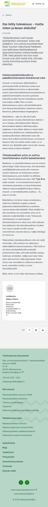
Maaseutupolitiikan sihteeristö (14, 399)
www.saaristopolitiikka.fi (24, 494)
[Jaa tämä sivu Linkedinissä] (43, 330)
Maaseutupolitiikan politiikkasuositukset (18, 431)
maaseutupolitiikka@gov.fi (13, 382)
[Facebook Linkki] (21, 482)
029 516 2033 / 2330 (11, 378)
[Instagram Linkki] (27, 482)
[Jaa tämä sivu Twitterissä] (36, 330)
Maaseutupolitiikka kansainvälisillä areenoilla (20, 410)
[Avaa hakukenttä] (44, 4)
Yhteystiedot (8, 457)
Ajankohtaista (8, 443)
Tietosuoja (7, 466)
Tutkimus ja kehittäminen (12, 403)
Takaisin (8, 15)
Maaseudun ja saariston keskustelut (17, 435)
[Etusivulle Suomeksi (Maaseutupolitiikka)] (15, 4)
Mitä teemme (8, 389)
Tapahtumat (8, 452)
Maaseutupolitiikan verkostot (14, 424)
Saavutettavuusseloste (12, 462)
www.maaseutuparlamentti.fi (24, 490)
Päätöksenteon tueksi (12, 418)
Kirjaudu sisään (9, 471)
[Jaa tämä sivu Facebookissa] (29, 330)
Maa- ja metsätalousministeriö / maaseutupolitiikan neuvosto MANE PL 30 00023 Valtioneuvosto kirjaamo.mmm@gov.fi (23, 366)
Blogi (4, 448)
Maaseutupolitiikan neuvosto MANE (17, 395)
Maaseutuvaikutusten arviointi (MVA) (17, 427)
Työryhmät (6, 407)
